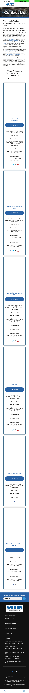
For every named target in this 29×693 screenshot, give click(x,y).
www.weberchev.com (11, 646)
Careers (7, 638)
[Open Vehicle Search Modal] (5, 691)
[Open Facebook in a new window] (12, 671)
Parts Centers (9, 618)
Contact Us (8, 1)
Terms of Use (11, 681)
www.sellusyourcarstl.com (14, 643)
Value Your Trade (10, 628)
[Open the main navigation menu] (2, 4)
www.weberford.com (12, 656)
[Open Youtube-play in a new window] (16, 671)
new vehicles (12, 39)
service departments (10, 50)
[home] (10, 4)
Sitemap (22, 680)
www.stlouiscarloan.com (13, 641)
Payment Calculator (11, 626)
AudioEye (18, 681)
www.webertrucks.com (12, 658)
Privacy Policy (8, 680)
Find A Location (22, 1)
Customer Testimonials (12, 636)
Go (24, 598)
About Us (8, 631)
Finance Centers (10, 623)
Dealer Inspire (14, 686)
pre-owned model (13, 40)
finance (4, 43)
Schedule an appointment (13, 54)
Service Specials (10, 621)
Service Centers (10, 616)
